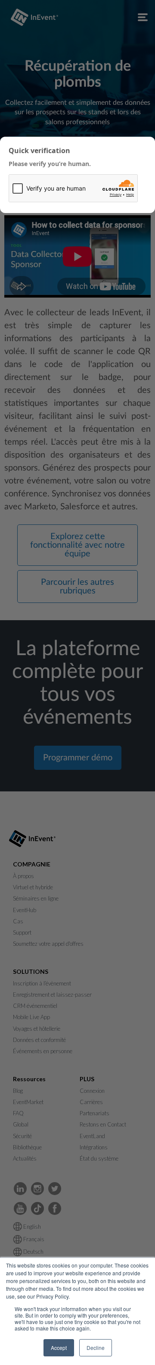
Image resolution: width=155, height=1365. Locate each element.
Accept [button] (59, 1347)
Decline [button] (96, 1347)
